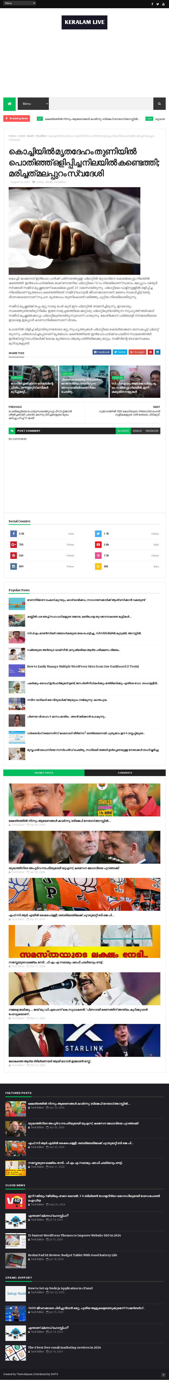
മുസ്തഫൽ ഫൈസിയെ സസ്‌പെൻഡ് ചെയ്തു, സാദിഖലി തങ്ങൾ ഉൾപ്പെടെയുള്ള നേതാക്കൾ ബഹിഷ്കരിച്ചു (93, 750)
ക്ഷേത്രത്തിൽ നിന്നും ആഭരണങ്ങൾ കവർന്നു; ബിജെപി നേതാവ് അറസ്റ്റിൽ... (67, 119)
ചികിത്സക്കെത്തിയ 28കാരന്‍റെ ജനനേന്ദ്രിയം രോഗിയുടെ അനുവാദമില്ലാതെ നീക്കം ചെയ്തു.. (81, 385)
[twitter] (158, 4)
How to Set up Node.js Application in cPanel (60, 1288)
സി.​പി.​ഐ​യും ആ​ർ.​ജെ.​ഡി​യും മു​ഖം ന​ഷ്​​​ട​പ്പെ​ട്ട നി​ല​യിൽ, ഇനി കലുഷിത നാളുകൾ (134, 387)
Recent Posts (44, 773)
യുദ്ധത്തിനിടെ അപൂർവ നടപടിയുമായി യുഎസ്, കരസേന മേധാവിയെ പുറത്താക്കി (64, 868)
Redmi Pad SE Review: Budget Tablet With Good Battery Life (72, 1255)
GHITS (54, 1374)
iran (124, 118)
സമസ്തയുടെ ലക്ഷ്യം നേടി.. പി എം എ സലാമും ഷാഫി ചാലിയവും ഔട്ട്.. (56, 962)
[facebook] (152, 4)
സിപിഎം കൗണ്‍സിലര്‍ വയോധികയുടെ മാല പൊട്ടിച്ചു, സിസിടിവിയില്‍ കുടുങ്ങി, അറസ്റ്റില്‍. (84, 633)
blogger (123, 430)
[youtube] (163, 4)
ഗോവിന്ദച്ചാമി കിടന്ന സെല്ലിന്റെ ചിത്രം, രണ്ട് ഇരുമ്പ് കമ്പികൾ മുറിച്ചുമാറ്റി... (32, 387)
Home (12, 136)
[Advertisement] (84, 64)
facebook (152, 430)
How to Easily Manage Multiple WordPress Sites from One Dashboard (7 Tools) (83, 666)
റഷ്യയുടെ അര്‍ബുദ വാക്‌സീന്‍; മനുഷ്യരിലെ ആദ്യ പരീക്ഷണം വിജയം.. (73, 650)
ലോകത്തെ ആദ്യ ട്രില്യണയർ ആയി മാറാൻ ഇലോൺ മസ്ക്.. (50, 1061)
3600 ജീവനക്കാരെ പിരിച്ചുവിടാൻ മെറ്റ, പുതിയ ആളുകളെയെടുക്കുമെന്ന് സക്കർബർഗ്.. (86, 1308)
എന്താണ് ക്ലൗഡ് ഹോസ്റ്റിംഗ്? (48, 1216)
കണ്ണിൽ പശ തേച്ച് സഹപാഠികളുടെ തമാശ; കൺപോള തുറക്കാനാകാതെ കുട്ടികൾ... (79, 616)
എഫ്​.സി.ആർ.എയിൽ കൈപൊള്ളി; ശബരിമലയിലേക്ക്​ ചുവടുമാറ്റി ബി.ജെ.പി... (61, 915)
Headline (41, 136)
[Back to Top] (163, 1375)
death (30, 136)
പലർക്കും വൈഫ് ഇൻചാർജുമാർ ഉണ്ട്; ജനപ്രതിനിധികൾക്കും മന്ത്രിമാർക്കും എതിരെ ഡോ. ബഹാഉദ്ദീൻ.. (92, 683)
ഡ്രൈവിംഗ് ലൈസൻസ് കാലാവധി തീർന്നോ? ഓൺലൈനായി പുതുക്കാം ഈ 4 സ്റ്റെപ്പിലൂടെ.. (86, 733)
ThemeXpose (24, 1374)
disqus (137, 430)
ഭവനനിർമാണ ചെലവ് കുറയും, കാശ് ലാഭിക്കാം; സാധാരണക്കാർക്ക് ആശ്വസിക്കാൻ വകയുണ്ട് (86, 600)
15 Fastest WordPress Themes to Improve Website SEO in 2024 (74, 1235)
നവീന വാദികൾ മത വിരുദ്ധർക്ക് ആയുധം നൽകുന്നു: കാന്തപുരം (67, 700)
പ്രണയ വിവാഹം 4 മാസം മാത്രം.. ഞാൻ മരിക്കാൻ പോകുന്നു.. (66, 716)
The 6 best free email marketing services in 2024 (64, 1347)
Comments (125, 773)
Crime (21, 136)
